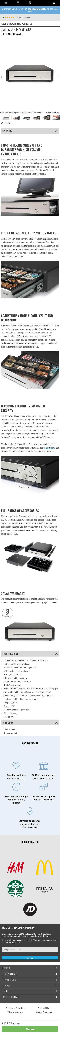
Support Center (9, 979)
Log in (18, 3)
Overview (7, 131)
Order (30, 1029)
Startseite (7, 968)
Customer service (10, 974)
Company (6, 985)
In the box (7, 722)
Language (40, 3)
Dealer (5, 991)
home (6, 3)
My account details (11, 997)
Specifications (10, 653)
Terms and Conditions (15, 1008)
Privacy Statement (15, 1012)
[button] (54, 3)
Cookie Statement (44, 1012)
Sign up (30, 958)
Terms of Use (44, 1008)
